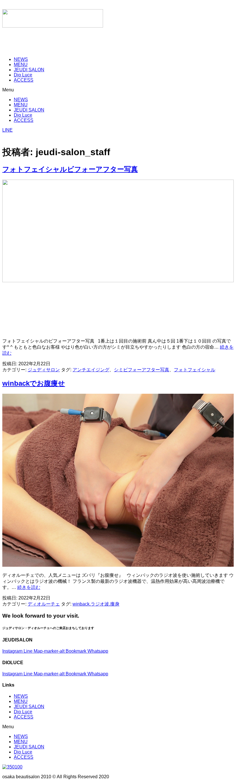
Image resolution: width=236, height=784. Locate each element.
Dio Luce (23, 711)
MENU (21, 701)
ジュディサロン (44, 369)
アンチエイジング (91, 369)
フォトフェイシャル (194, 369)
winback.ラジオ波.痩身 (96, 604)
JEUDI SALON (29, 706)
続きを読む (28, 587)
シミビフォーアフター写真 (141, 369)
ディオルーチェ (44, 604)
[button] (118, 90)
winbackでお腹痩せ (33, 383)
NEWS (21, 696)
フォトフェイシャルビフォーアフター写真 (70, 169)
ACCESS (23, 80)
